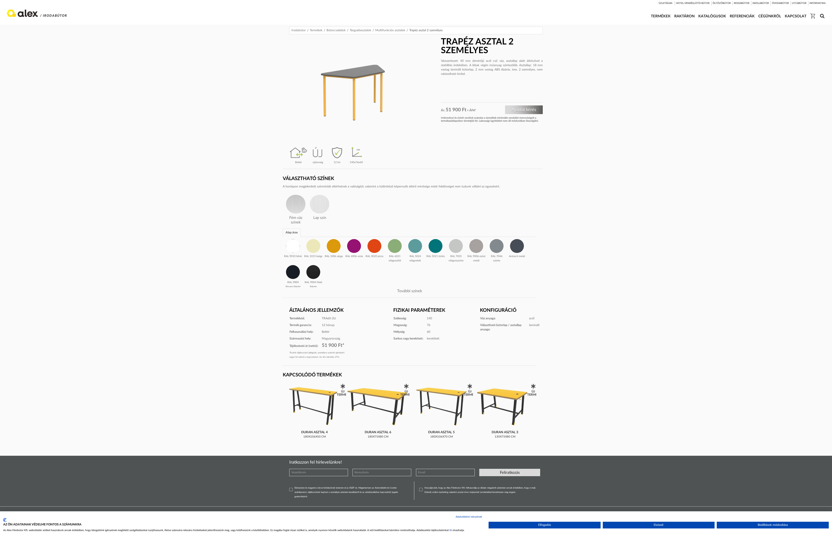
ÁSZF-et (353, 488)
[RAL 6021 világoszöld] (395, 245)
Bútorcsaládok (336, 30)
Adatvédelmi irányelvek (469, 516)
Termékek (316, 30)
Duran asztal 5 (441, 432)
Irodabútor (298, 30)
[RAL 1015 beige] (313, 245)
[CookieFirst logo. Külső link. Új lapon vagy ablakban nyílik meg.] (4, 520)
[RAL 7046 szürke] (497, 245)
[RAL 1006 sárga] (334, 245)
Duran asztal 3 (505, 432)
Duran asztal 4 (314, 432)
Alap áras (292, 232)
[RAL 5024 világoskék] (415, 245)
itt (450, 530)
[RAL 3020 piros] (374, 245)
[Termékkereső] (821, 13)
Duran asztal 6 (378, 432)
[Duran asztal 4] (314, 406)
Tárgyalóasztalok (360, 30)
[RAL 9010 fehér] (293, 245)
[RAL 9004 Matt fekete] (313, 271)
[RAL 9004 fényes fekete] (293, 271)
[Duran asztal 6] (378, 406)
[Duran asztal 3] (505, 406)
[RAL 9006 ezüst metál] (476, 245)
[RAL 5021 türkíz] (435, 245)
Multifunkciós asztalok (390, 30)
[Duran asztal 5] (441, 406)
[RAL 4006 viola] (354, 245)
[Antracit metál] (517, 245)
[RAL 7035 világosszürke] (456, 245)
